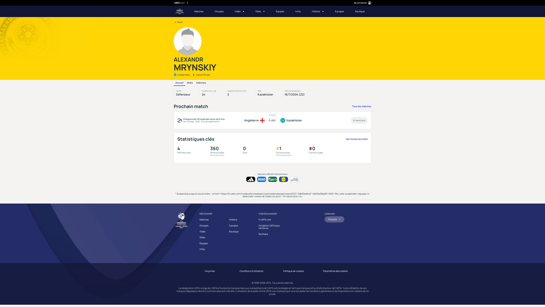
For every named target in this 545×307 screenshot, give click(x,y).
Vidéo (202, 231)
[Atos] (261, 179)
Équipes (204, 243)
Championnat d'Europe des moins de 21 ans (180, 11)
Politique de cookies (293, 271)
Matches (201, 83)
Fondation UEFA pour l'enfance (269, 227)
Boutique (234, 231)
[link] (198, 11)
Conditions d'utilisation (252, 271)
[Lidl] (283, 179)
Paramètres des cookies (335, 271)
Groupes (204, 225)
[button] (239, 11)
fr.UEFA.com (265, 219)
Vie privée (210, 271)
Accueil (179, 83)
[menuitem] (200, 11)
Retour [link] (180, 22)
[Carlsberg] (272, 179)
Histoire (233, 219)
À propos (233, 225)
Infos (202, 249)
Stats (190, 83)
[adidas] (250, 179)
